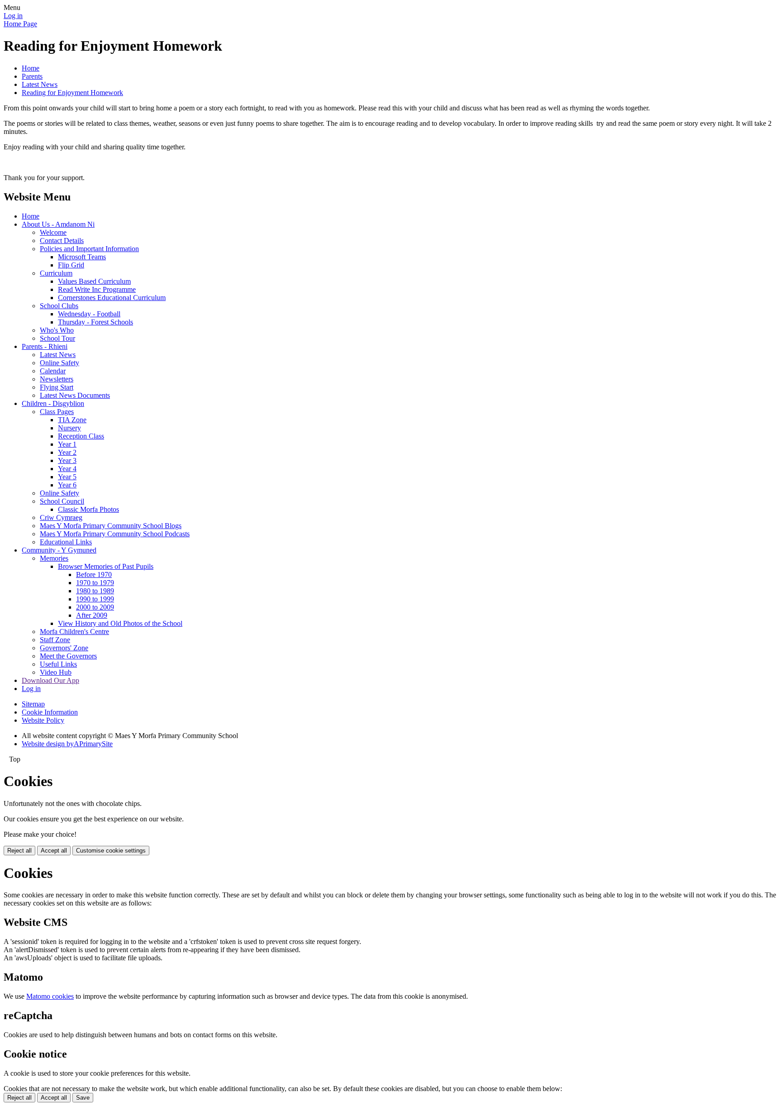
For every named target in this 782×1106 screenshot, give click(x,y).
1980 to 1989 (95, 591)
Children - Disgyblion (53, 403)
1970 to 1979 (95, 582)
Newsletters (56, 379)
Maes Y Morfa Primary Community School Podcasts (115, 534)
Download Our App (50, 680)
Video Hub (56, 672)
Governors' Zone (64, 648)
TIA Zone (72, 420)
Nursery (69, 428)
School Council (62, 501)
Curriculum (56, 273)
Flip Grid (71, 265)
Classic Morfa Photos (88, 509)
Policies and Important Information (89, 249)
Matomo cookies (50, 996)
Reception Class (81, 436)
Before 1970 (94, 574)
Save (83, 1097)
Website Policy (43, 720)
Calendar (53, 371)
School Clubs (59, 306)
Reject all (19, 850)
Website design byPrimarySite (67, 744)
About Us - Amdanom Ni (58, 224)
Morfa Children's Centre (74, 631)
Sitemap (33, 704)
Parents (32, 76)
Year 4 (67, 468)
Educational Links (66, 542)
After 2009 (91, 615)
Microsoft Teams (82, 257)
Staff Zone (55, 640)
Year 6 (67, 485)
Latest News (39, 84)
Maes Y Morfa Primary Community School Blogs (110, 525)
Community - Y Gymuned (59, 550)
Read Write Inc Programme (97, 289)
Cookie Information (50, 712)
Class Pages (57, 411)
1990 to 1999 (95, 599)
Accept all (54, 850)
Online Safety (59, 363)
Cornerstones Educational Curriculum (112, 297)
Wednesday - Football (89, 314)
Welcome (53, 232)
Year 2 (67, 452)
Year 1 (67, 444)
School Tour (57, 338)
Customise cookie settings (111, 850)
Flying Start (56, 387)
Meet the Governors (68, 656)
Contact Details (62, 240)
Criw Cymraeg (61, 517)
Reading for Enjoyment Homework (72, 92)
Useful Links (58, 664)
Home (30, 68)
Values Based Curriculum (94, 281)
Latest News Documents (75, 395)
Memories (54, 558)
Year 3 (67, 460)
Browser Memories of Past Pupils (105, 566)
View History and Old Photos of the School (120, 623)
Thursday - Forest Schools (95, 322)
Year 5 (67, 477)
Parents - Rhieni (44, 346)
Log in (13, 15)
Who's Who (57, 330)
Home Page (20, 24)
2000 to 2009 (95, 607)
